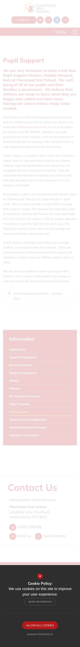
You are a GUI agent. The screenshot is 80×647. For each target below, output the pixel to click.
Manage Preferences (40, 634)
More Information (40, 601)
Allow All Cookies (40, 625)
